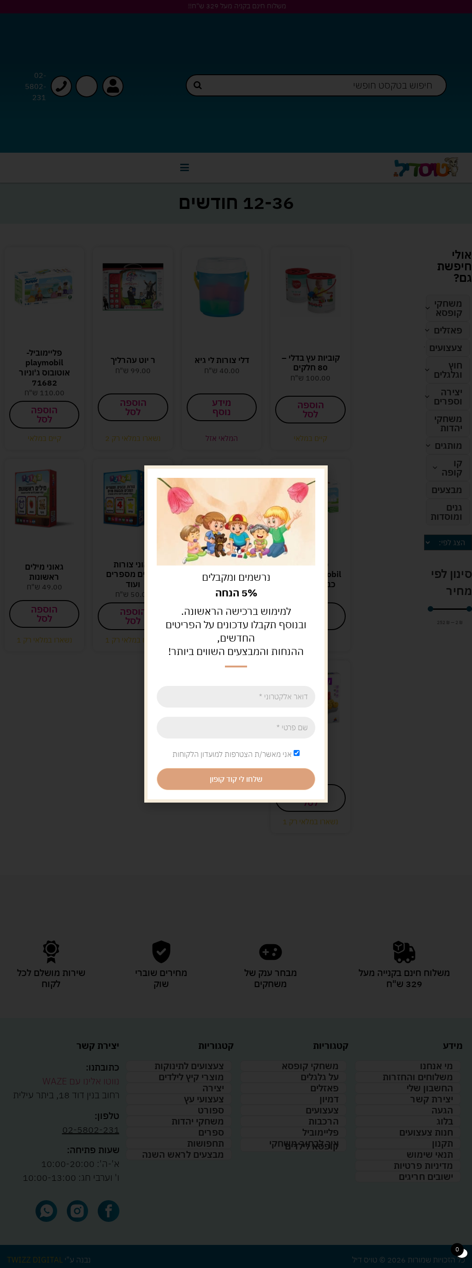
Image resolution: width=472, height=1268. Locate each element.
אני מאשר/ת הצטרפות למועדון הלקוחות (232, 753)
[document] (236, 634)
